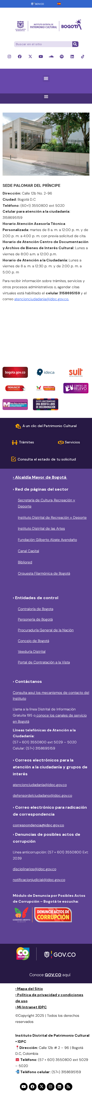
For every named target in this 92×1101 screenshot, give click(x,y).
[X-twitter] (30, 56)
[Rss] (68, 1087)
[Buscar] (75, 44)
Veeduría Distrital (31, 651)
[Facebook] (20, 56)
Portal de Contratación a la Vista (44, 662)
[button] (46, 78)
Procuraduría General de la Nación (46, 630)
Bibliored (25, 562)
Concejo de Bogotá (33, 640)
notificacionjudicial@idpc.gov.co (39, 879)
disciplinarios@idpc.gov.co (34, 869)
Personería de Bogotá (35, 619)
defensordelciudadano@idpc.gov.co (42, 795)
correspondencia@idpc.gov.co (38, 825)
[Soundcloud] (51, 56)
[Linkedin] (72, 56)
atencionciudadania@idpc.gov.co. (41, 299)
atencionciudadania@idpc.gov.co (40, 784)
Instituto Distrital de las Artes (41, 528)
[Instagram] (9, 56)
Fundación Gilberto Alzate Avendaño (47, 539)
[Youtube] (41, 56)
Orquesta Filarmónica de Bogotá (44, 573)
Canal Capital (28, 551)
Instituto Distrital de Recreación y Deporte (52, 517)
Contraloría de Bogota (35, 609)
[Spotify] (62, 56)
